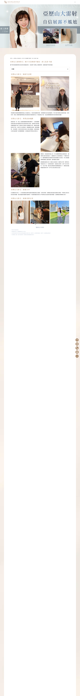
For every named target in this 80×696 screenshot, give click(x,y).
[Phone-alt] (77, 348)
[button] (75, 2)
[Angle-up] (77, 356)
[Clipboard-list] (77, 352)
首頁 (11, 58)
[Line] (77, 344)
